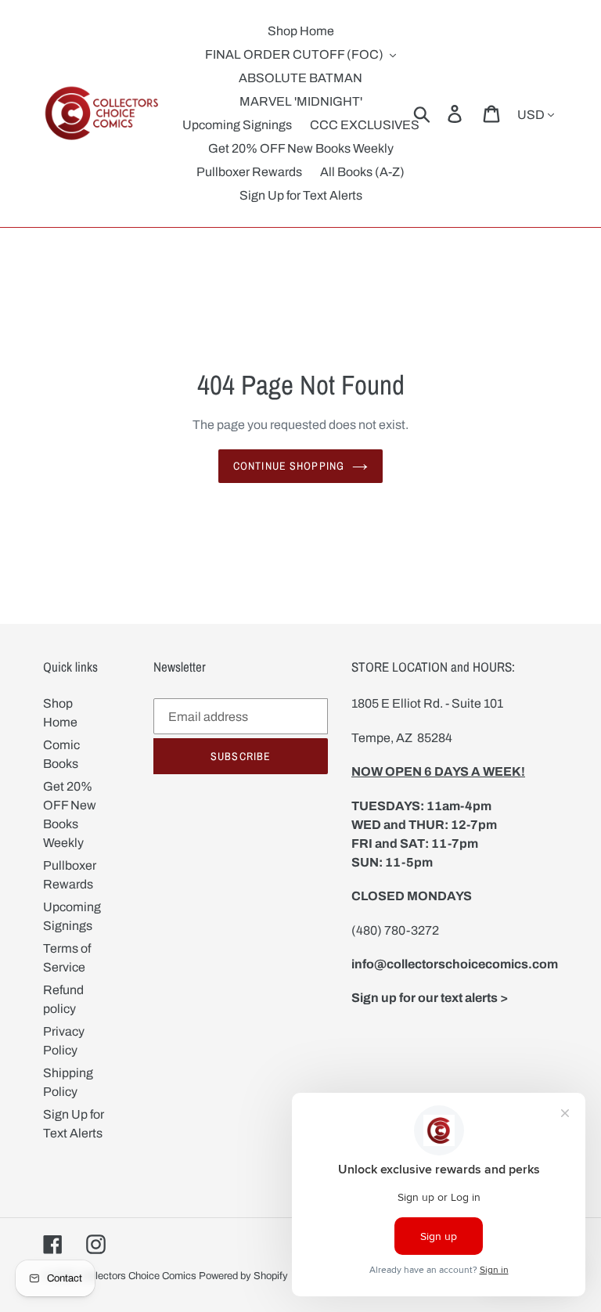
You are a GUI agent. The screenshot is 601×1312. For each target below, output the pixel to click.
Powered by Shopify (243, 1276)
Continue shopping (288, 466)
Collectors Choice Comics (138, 1276)
